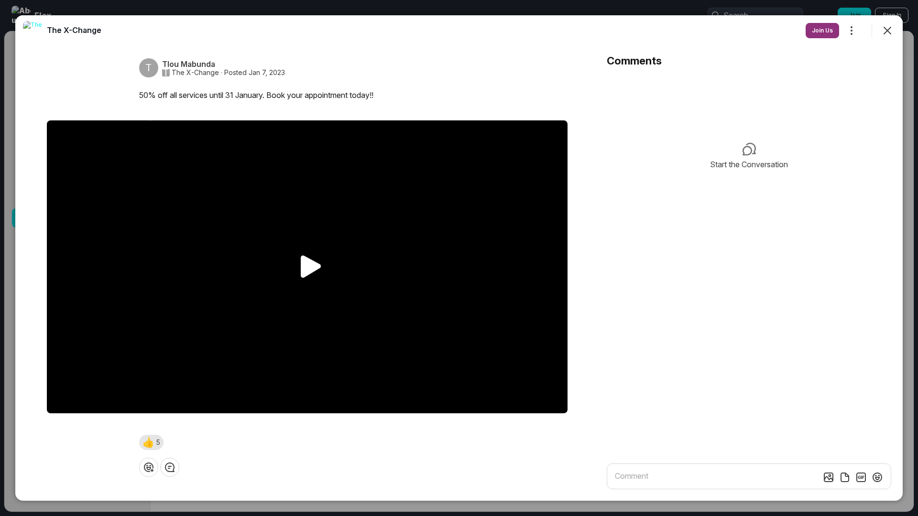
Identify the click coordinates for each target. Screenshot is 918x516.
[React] (149, 467)
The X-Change (195, 72)
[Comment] (169, 467)
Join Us (822, 30)
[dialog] (459, 258)
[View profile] (32, 30)
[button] (151, 442)
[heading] (74, 30)
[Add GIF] (861, 477)
